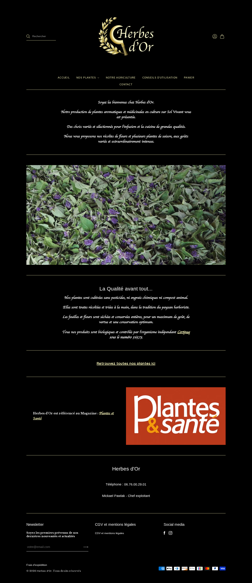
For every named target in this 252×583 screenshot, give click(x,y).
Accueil (64, 77)
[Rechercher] (28, 36)
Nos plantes (86, 77)
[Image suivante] (222, 215)
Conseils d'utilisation (159, 77)
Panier (189, 77)
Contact (126, 84)
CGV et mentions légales (109, 533)
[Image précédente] (30, 215)
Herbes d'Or (44, 570)
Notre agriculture (121, 77)
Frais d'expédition (36, 564)
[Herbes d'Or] (126, 36)
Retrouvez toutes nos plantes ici (126, 363)
